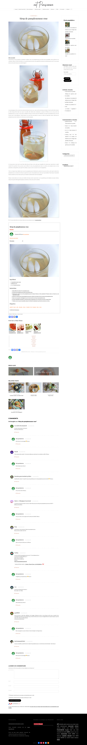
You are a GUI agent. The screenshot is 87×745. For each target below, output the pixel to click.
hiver (38, 307)
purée (69, 733)
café (17, 307)
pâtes (73, 733)
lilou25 (16, 451)
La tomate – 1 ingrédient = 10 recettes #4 (70, 109)
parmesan (72, 731)
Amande (61, 724)
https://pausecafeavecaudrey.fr (20, 561)
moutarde (59, 731)
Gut (66, 130)
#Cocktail (33, 341)
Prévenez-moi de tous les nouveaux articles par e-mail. (20, 697)
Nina (15, 527)
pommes (64, 733)
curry (68, 727)
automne (68, 724)
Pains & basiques (30, 9)
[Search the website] (71, 9)
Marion (66, 125)
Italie (74, 729)
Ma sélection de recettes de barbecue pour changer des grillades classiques (70, 29)
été (31, 307)
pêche (77, 733)
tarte (77, 735)
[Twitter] (46, 743)
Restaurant (59, 735)
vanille (68, 737)
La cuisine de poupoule (20, 425)
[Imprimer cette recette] (11, 229)
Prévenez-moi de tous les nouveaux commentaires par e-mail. (21, 695)
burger (77, 724)
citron (24, 307)
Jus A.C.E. (13, 372)
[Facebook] (39, 743)
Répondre (17, 432)
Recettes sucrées (46, 9)
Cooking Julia (68, 134)
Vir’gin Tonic (50, 395)
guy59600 (17, 613)
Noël (63, 731)
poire (77, 731)
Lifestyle (67, 9)
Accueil (16, 9)
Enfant (72, 727)
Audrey (16, 552)
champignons (63, 726)
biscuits (71, 724)
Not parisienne (26, 234)
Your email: (66, 72)
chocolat (20, 307)
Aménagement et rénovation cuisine (16, 723)
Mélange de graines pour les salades (70, 46)
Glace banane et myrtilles (70, 38)
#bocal (34, 337)
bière (74, 724)
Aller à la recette (11, 57)
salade (64, 735)
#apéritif (34, 336)
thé (65, 737)
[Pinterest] (43, 743)
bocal (14, 307)
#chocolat (33, 339)
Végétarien (76, 737)
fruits (67, 729)
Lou (15, 587)
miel (77, 729)
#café (33, 338)
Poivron (58, 733)
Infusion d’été (34, 395)
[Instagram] (41, 743)
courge (63, 727)
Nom (9, 681)
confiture (58, 727)
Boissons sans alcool (14, 238)
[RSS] (48, 743)
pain (68, 731)
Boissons (52, 9)
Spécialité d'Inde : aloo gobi (43, 372)
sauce (69, 735)
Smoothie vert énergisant (16, 412)
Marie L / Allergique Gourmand (22, 501)
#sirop (33, 346)
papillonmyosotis (68, 121)
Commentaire (10, 670)
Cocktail (28, 307)
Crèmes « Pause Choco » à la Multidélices (33, 564)
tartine (62, 737)
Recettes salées (38, 9)
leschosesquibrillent (19, 641)
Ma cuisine (62, 9)
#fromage (33, 344)
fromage (34, 307)
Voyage (72, 737)
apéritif (11, 307)
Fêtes (57, 9)
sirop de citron (38, 220)
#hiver (33, 345)
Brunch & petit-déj (22, 9)
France (76, 727)
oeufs (65, 731)
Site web (9, 690)
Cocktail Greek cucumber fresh (16, 395)
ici (28, 735)
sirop (40, 307)
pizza (75, 731)
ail (58, 724)
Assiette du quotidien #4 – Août (70, 54)
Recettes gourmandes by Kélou (22, 476)
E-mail (9, 685)
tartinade (58, 737)
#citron (34, 340)
